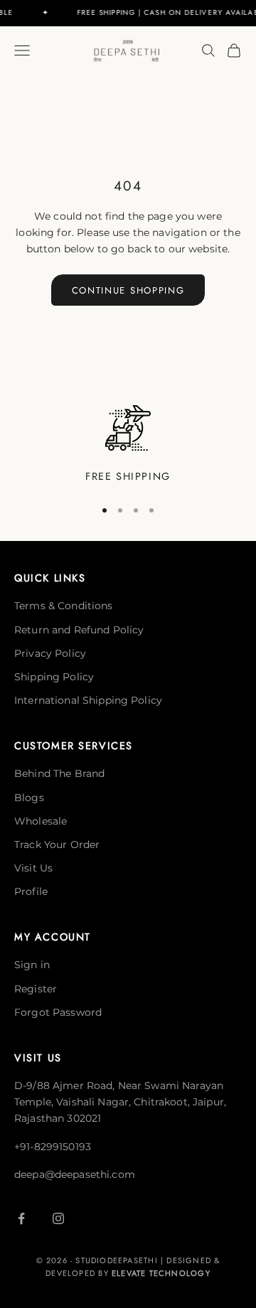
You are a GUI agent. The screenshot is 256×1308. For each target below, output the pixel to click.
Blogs (29, 797)
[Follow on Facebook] (21, 1218)
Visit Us (33, 868)
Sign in (32, 964)
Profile (31, 891)
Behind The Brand (59, 773)
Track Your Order (57, 844)
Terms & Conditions (63, 605)
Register (35, 988)
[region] (128, 445)
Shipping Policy (54, 676)
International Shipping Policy (88, 700)
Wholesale (40, 821)
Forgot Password (58, 1012)
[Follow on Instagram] (58, 1218)
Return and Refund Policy (79, 629)
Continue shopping (128, 290)
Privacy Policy (50, 653)
